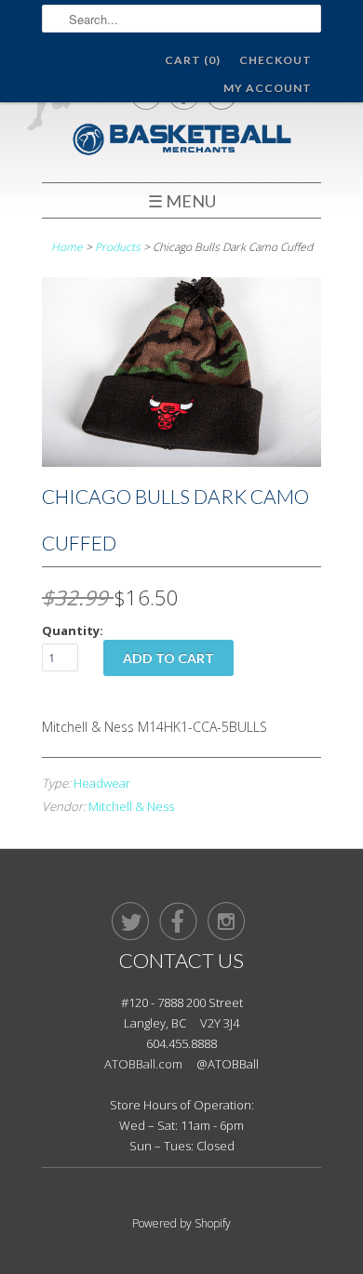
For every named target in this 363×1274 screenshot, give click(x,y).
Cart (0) (193, 60)
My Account (267, 88)
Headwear (102, 783)
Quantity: (72, 630)
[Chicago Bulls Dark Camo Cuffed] (181, 462)
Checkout (275, 60)
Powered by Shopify (181, 1223)
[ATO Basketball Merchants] (181, 141)
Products (118, 247)
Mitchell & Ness (131, 806)
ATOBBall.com (143, 1063)
